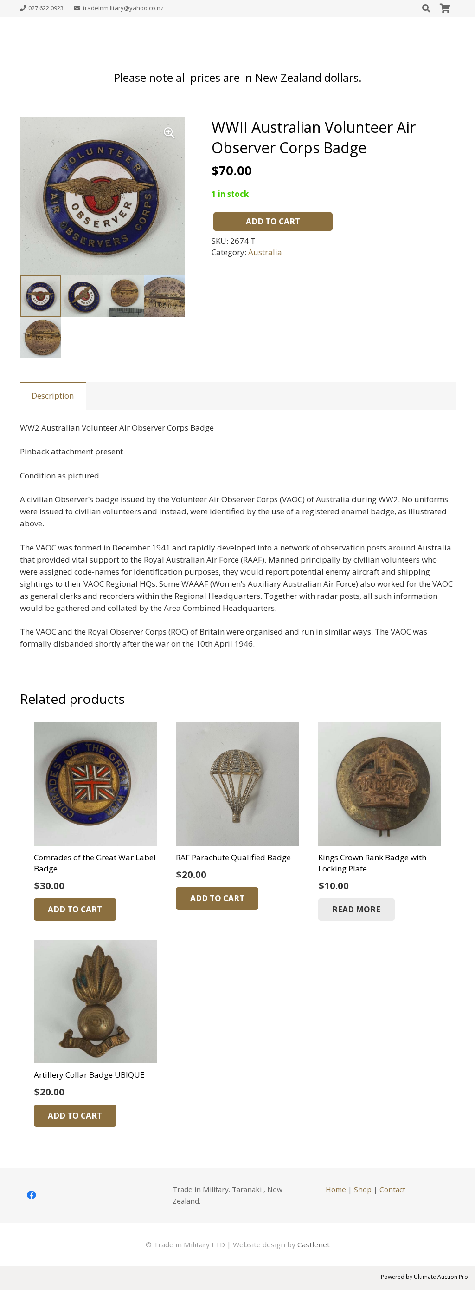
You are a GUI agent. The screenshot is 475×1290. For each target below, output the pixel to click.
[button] (169, 133)
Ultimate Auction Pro (441, 1277)
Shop (363, 1189)
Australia (265, 252)
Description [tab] (53, 395)
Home (336, 1189)
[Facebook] (31, 1195)
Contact (392, 1189)
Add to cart (273, 221)
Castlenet (313, 1244)
